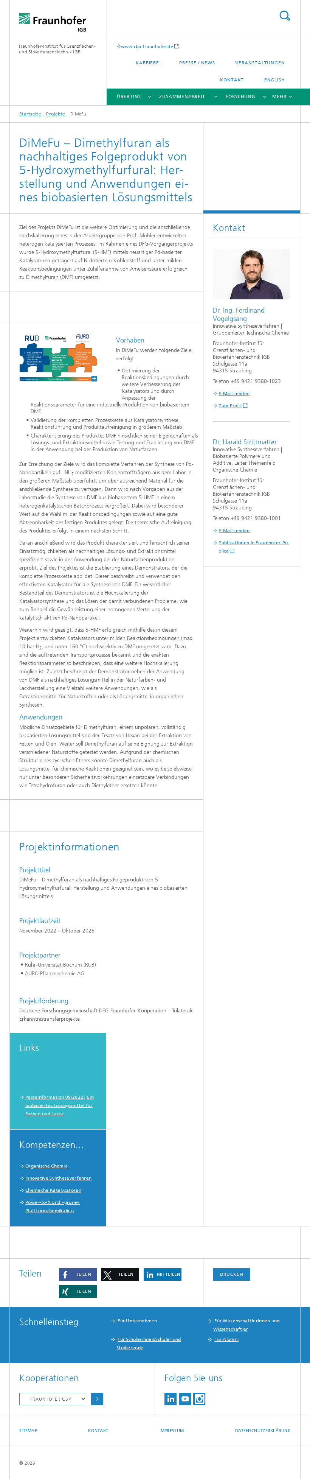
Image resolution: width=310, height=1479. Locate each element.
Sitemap (28, 1430)
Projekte (55, 114)
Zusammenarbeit (182, 96)
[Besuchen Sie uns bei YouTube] (185, 1399)
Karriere (147, 62)
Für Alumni (226, 1339)
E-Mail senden (234, 393)
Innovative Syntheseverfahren (58, 1178)
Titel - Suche (285, 15)
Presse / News (197, 62)
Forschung (241, 96)
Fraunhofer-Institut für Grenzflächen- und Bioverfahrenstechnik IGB (57, 49)
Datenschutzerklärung (263, 1430)
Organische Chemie (46, 1166)
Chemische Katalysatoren (53, 1190)
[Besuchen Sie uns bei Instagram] (199, 1399)
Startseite (30, 114)
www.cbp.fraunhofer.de (147, 46)
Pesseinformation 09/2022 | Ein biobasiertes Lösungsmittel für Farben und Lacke (59, 1105)
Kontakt (232, 80)
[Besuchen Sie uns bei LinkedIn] (170, 1399)
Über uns (129, 96)
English (274, 80)
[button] (78, 1274)
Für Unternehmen (137, 1320)
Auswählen (97, 1399)
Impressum (172, 1430)
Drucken (231, 1274)
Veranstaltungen (260, 62)
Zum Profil (230, 405)
